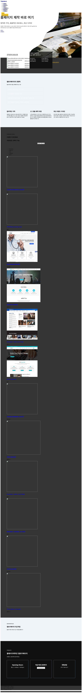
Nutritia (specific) (12, 569)
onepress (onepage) (12, 304)
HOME (5, 4)
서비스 (5, 6)
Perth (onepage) (11, 457)
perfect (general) (11, 379)
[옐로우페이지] (5, 1)
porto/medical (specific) (13, 264)
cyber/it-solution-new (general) (15, 189)
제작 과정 (6, 9)
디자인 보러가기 (55, 62)
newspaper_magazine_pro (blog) (16, 531)
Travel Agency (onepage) (14, 609)
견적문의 (5, 11)
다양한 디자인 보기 (41, 143)
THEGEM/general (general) (14, 227)
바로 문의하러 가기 (41, 667)
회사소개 (5, 5)
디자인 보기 (6, 8)
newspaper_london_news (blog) (16, 494)
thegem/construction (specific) (15, 416)
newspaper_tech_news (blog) (15, 342)
